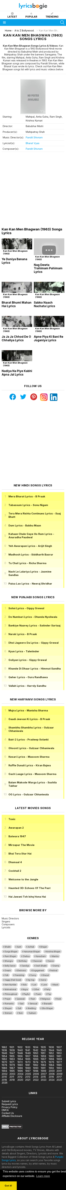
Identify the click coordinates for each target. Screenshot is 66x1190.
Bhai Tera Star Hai (19, 853)
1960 (51, 1056)
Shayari (8, 1008)
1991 (43, 1068)
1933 (27, 1047)
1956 (20, 1056)
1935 (43, 1047)
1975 (43, 1062)
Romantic (9, 1003)
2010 (4, 1076)
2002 (4, 1073)
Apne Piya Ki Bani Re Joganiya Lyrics (48, 338)
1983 (43, 1064)
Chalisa (26, 956)
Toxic (11, 819)
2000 (52, 1070)
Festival (53, 970)
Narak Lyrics (22, 634)
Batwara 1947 (17, 836)
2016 (51, 1076)
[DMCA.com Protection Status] (12, 1127)
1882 (4, 1047)
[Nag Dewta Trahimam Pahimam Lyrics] (49, 249)
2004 (20, 1073)
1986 (4, 1068)
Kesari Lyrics (28, 756)
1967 (43, 1059)
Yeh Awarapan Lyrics (30, 546)
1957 (27, 1056)
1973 (27, 1062)
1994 (4, 1070)
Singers (6, 921)
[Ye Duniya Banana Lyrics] (17, 246)
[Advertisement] (33, 189)
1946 (4, 1053)
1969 (59, 1059)
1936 (51, 1047)
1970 (4, 1062)
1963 (12, 1059)
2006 (36, 1073)
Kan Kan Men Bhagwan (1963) (15, 252)
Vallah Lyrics (27, 685)
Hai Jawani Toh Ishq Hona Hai (27, 896)
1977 (59, 1062)
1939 (12, 1050)
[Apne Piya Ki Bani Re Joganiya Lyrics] (49, 324)
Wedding (32, 1008)
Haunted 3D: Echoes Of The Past (29, 888)
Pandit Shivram (34, 137)
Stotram (8, 1013)
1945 (59, 1050)
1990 (35, 1068)
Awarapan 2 (16, 827)
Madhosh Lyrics (30, 554)
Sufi (19, 1008)
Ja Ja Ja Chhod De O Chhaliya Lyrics (16, 338)
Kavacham (41, 956)
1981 (27, 1064)
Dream (8, 970)
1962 (4, 1059)
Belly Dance (10, 966)
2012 (20, 1076)
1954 (4, 1056)
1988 (20, 1068)
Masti (55, 985)
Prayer (7, 999)
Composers (8, 924)
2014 (35, 1076)
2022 (36, 1079)
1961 (59, 1056)
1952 (51, 1053)
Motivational (10, 989)
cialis (16, 1025)
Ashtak (31, 947)
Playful (26, 994)
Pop (49, 994)
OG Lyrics (28, 794)
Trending (52, 16)
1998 (35, 1070)
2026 (4, 1082)
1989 (28, 1068)
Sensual (33, 1003)
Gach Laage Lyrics (32, 774)
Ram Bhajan (10, 956)
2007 (44, 1073)
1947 (12, 1053)
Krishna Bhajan (53, 951)
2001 (59, 1070)
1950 (35, 1053)
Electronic (21, 970)
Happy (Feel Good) (13, 980)
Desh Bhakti (41, 966)
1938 (4, 1050)
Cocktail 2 (14, 870)
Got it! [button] (8, 1185)
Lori (34, 985)
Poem (38, 994)
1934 (35, 1047)
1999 (43, 1070)
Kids (25, 985)
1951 (43, 1053)
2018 (4, 1079)
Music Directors (10, 918)
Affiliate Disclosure (12, 1115)
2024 (51, 1079)
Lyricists (6, 927)
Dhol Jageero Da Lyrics (33, 642)
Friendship (19, 975)
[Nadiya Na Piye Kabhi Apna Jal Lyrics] (17, 358)
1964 (20, 1059)
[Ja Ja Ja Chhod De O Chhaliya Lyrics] (17, 324)
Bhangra (9, 961)
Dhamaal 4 (15, 862)
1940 (20, 1050)
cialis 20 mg (6, 1025)
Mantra (55, 956)
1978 (4, 1064)
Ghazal (45, 975)
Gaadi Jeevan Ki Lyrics (29, 719)
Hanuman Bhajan (32, 951)
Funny (33, 975)
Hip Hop (30, 980)
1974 (35, 1062)
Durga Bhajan (11, 951)
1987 (12, 1068)
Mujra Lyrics (28, 710)
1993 (59, 1068)
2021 (27, 1079)
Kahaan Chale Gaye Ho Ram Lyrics (31, 535)
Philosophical (11, 994)
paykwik (48, 1025)
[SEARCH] (62, 22)
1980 (20, 1064)
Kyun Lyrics (23, 651)
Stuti (20, 1013)
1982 (35, 1064)
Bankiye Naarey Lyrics (34, 625)
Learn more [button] (43, 1176)
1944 (51, 1050)
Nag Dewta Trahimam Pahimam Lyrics (48, 268)
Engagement (38, 970)
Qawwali (21, 999)
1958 (35, 1056)
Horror (43, 980)
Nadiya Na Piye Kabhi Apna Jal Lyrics (17, 372)
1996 (20, 1070)
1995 (12, 1070)
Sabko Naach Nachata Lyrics (44, 304)
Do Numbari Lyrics (32, 616)
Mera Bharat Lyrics (26, 496)
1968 (51, 1059)
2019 (12, 1079)
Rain (33, 999)
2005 (28, 1073)
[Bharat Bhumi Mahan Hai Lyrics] (17, 290)
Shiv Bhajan (47, 1008)
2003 (12, 1073)
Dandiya (25, 966)
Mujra (25, 989)
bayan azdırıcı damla (31, 1025)
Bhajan (43, 947)
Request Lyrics (10, 1104)
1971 (11, 1062)
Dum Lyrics (24, 525)
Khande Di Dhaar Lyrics (34, 668)
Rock (58, 999)
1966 (35, 1059)
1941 (27, 1050)
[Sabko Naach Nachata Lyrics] (49, 290)
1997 (28, 1070)
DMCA (5, 1110)
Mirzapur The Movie (21, 845)
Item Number (10, 985)
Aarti (19, 947)
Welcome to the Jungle (23, 879)
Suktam (32, 1013)
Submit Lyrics (9, 1101)
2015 (43, 1076)
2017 (59, 1076)
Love (45, 985)
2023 (43, 1079)
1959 (43, 1056)
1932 (20, 1047)
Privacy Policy (9, 1107)
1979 (12, 1064)
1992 (51, 1068)
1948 (20, 1053)
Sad (22, 1003)
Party (47, 989)
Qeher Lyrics (28, 677)
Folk (6, 975)
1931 (11, 1047)
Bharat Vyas (32, 143)
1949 (28, 1053)
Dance (51, 961)
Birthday (23, 961)
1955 (12, 1056)
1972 (20, 1062)
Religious (45, 999)
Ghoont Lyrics (31, 748)
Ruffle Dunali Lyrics (29, 765)
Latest (12, 16)
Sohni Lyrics (26, 608)
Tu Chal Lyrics (27, 563)
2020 (20, 1079)
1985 (59, 1064)
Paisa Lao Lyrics (30, 583)
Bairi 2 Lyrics (28, 739)
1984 (51, 1064)
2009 (59, 1073)
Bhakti (8, 947)
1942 (35, 1050)
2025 (59, 1079)
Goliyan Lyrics (27, 660)
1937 (59, 1047)
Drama (56, 966)
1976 (51, 1062)
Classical (37, 961)
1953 (59, 1053)
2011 (11, 1076)
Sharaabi (47, 1003)
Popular (31, 16)
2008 (52, 1073)
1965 (27, 1059)
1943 (43, 1050)
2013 (27, 1076)
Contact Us (8, 1113)
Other (36, 989)
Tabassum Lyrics (28, 505)
